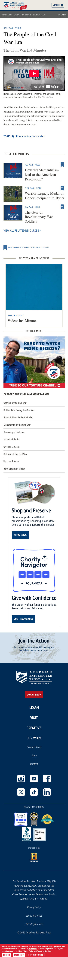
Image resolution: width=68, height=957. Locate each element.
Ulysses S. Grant (11, 446)
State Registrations (34, 924)
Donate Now (34, 694)
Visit (34, 718)
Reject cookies (35, 954)
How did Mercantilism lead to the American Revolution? (42, 174)
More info (19, 954)
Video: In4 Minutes (22, 320)
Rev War (29, 164)
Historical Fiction (11, 439)
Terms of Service (34, 915)
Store (38, 756)
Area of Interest (16, 315)
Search (16, 15)
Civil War (8, 28)
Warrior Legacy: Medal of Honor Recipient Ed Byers (44, 195)
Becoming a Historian (14, 432)
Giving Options (34, 747)
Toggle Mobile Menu (58, 5)
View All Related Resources (21, 230)
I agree (6, 954)
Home (16, 5)
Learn (10, 15)
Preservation (23, 136)
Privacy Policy (34, 907)
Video (18, 28)
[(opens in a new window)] (34, 362)
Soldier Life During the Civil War (19, 410)
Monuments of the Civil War (17, 424)
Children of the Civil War (15, 454)
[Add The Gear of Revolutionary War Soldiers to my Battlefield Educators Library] (62, 207)
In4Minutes (38, 136)
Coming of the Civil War (15, 402)
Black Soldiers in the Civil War (18, 417)
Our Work (34, 738)
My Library (62, 15)
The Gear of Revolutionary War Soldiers (39, 217)
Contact (34, 764)
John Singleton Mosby (14, 468)
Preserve (34, 728)
